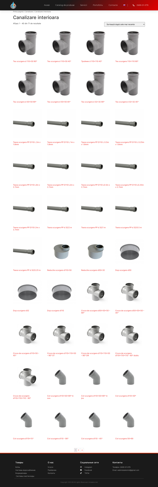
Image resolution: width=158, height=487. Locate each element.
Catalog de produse (64, 5)
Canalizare (29, 12)
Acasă (47, 5)
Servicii (83, 5)
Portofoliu (98, 5)
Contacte (113, 5)
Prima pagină (18, 12)
